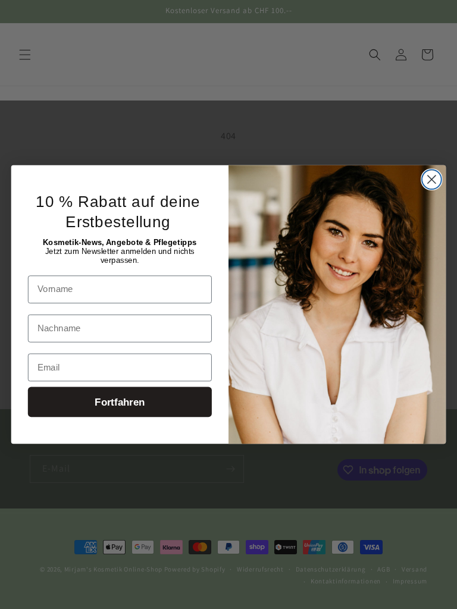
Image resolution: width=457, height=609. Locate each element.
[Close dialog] (432, 179)
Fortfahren (120, 402)
